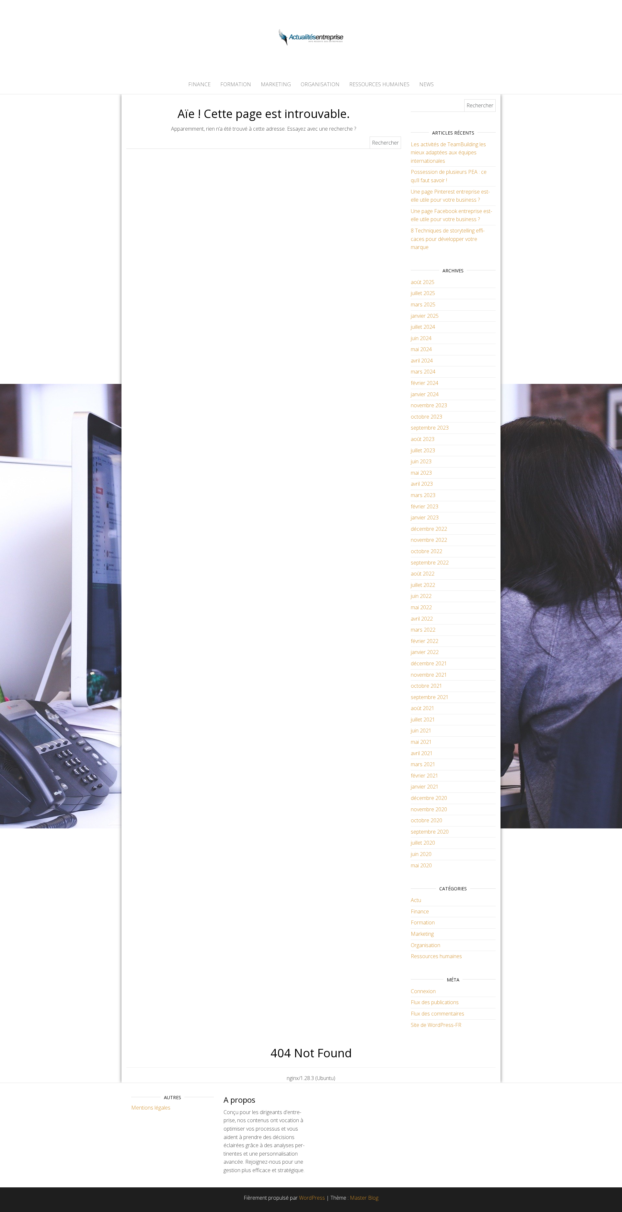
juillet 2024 (423, 326)
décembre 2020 (429, 798)
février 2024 (424, 382)
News (426, 84)
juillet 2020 (423, 842)
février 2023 (424, 506)
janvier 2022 (425, 652)
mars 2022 (423, 629)
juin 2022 (421, 596)
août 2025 (422, 282)
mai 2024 (421, 349)
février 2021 (424, 775)
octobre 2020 (426, 820)
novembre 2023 (429, 405)
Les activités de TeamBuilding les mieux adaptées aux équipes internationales (448, 152)
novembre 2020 (429, 809)
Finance (199, 84)
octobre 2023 (426, 416)
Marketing (276, 84)
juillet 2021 (423, 719)
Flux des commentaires (437, 1013)
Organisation (320, 84)
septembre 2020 (430, 831)
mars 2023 (423, 495)
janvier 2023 (425, 517)
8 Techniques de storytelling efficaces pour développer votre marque (448, 239)
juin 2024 (421, 338)
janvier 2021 (425, 786)
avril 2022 (422, 618)
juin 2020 (421, 854)
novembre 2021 (429, 674)
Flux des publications (435, 1002)
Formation (235, 84)
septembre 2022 (430, 562)
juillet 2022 (423, 584)
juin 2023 (421, 461)
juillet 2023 (423, 450)
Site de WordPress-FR (436, 1024)
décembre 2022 (429, 528)
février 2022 (424, 641)
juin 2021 (421, 730)
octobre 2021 (426, 685)
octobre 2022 (426, 551)
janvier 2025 (425, 315)
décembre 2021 (429, 663)
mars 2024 (423, 371)
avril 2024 (422, 360)
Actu (416, 900)
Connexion (423, 991)
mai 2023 (421, 472)
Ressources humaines (379, 84)
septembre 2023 (430, 427)
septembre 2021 (430, 697)
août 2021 (422, 708)
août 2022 (422, 573)
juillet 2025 (423, 293)
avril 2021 (422, 753)
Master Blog (364, 1197)
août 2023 (422, 439)
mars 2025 (423, 304)
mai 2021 (421, 741)
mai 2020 (421, 865)
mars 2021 (423, 764)
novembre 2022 (429, 539)
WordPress (312, 1197)
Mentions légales (150, 1107)
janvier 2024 (425, 394)
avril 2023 (422, 483)
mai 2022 (421, 607)
